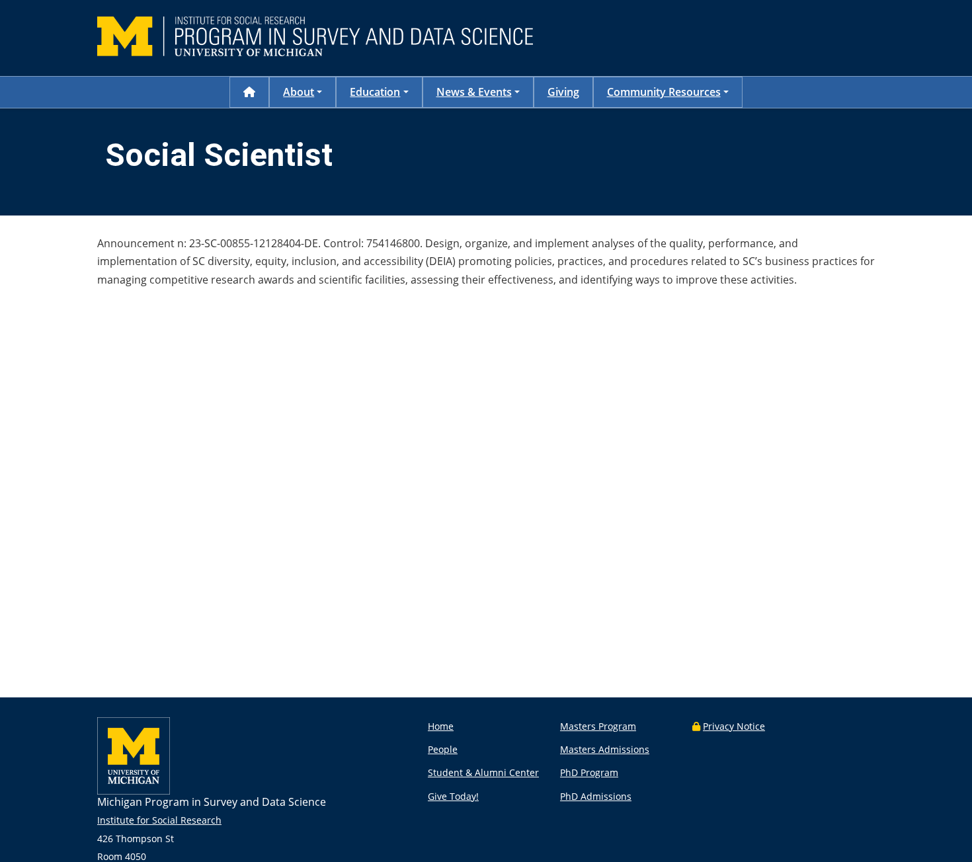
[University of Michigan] (133, 791)
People (443, 749)
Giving (563, 92)
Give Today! (453, 796)
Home (441, 726)
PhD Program (589, 772)
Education (375, 92)
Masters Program (598, 726)
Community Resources (664, 92)
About (298, 92)
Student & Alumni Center (483, 772)
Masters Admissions (604, 749)
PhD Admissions (595, 796)
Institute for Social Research (159, 820)
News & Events (474, 92)
